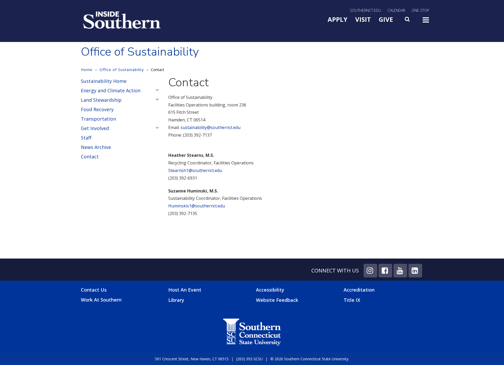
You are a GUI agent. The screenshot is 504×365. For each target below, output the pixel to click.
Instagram (370, 270)
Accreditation (359, 290)
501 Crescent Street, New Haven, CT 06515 (192, 358)
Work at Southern (101, 300)
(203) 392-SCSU (249, 358)
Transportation (98, 119)
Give (386, 19)
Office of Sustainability (121, 69)
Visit (363, 19)
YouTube (400, 270)
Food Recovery (97, 109)
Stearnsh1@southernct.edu (195, 170)
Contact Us (94, 290)
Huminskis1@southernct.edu (196, 206)
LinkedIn (415, 270)
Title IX (352, 300)
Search (408, 20)
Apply (337, 19)
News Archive (96, 147)
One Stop (420, 10)
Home (86, 69)
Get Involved (95, 128)
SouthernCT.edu (365, 10)
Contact (90, 156)
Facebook (385, 270)
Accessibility (270, 290)
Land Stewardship (101, 100)
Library (176, 300)
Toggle (425, 21)
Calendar (396, 10)
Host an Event (184, 290)
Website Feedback (277, 300)
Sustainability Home (104, 81)
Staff (86, 138)
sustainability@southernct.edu (210, 127)
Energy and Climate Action (110, 90)
